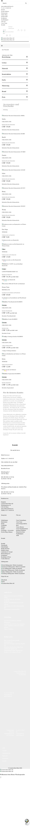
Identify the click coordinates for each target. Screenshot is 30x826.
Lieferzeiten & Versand (6, 552)
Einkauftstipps (4, 547)
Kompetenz (4, 18)
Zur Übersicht (5, 49)
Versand (4, 750)
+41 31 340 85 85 (9, 458)
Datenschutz (5, 758)
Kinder (3, 528)
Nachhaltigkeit (4, 20)
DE (2, 9)
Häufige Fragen (5, 550)
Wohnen (3, 527)
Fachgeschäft (4, 16)
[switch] (26, 824)
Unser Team (4, 23)
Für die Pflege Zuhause (6, 532)
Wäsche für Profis (20, 532)
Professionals (4, 13)
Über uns (3, 21)
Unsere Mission (20, 527)
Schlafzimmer (4, 520)
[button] (27, 57)
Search (27, 3)
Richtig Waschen (5, 548)
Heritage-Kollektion (21, 530)
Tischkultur (4, 525)
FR (4, 9)
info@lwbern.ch (8, 696)
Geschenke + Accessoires (7, 530)
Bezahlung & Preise (6, 557)
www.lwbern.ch (8, 694)
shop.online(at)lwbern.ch (7, 6)
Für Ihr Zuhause (5, 11)
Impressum (5, 756)
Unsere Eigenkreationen (22, 528)
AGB (17, 535)
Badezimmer (4, 522)
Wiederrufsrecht (6, 753)
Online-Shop (4, 15)
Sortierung (5, 109)
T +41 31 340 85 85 (6, 8)
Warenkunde (4, 545)
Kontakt (3, 25)
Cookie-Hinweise (5, 558)
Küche (2, 523)
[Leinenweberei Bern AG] (15, 39)
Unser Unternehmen (21, 520)
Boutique (10, 26)
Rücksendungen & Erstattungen (5, 554)
